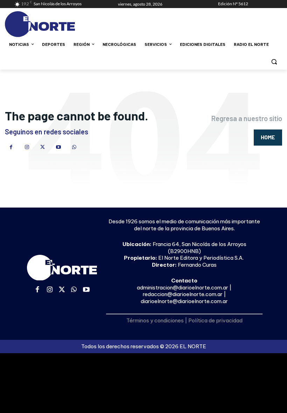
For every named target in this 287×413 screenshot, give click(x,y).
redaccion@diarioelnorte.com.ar (183, 294)
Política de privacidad (215, 320)
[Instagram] (27, 147)
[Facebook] (11, 147)
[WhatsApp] (74, 147)
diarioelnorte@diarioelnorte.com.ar (184, 301)
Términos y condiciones (155, 320)
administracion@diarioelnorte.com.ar (182, 287)
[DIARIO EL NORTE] (61, 24)
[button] (274, 61)
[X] (42, 147)
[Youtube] (58, 147)
